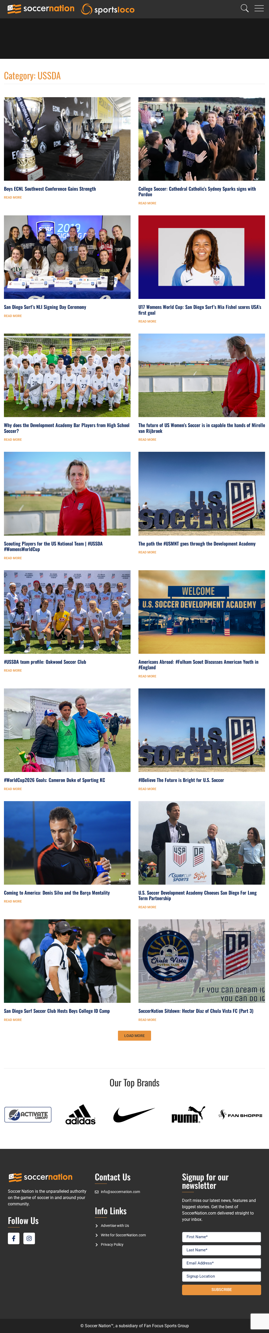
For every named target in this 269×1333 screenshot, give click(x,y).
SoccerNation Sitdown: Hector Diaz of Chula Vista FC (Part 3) (196, 1010)
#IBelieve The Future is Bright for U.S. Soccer (181, 779)
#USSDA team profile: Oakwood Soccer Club (45, 661)
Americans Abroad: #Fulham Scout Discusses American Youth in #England (198, 664)
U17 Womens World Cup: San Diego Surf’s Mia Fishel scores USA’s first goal (199, 309)
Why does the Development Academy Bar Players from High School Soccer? (67, 428)
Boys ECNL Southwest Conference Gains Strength (50, 188)
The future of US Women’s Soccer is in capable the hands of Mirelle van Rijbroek (201, 428)
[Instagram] (29, 1238)
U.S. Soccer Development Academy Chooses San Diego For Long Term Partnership (197, 895)
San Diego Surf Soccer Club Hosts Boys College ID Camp (57, 1010)
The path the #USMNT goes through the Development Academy (197, 543)
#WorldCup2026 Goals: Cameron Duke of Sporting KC (54, 779)
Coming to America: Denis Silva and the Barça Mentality (57, 892)
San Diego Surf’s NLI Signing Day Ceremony (45, 306)
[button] (134, 1036)
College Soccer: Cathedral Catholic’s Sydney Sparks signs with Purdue (197, 191)
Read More (13, 197)
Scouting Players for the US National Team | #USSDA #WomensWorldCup (53, 546)
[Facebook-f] (13, 1238)
